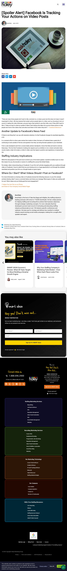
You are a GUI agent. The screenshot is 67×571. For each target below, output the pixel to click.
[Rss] (23, 384)
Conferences (11, 259)
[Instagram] (20, 384)
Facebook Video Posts (26, 226)
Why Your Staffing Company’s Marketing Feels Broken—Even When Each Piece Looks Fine (48, 270)
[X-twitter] (13, 384)
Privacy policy (43, 566)
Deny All (52, 566)
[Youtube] (16, 384)
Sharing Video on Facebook (53, 226)
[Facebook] (6, 384)
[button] (58, 4)
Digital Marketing (16, 224)
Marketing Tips (8, 224)
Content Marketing (43, 259)
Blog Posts (12, 228)
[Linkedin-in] (9, 384)
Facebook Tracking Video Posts (12, 226)
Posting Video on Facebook (39, 226)
